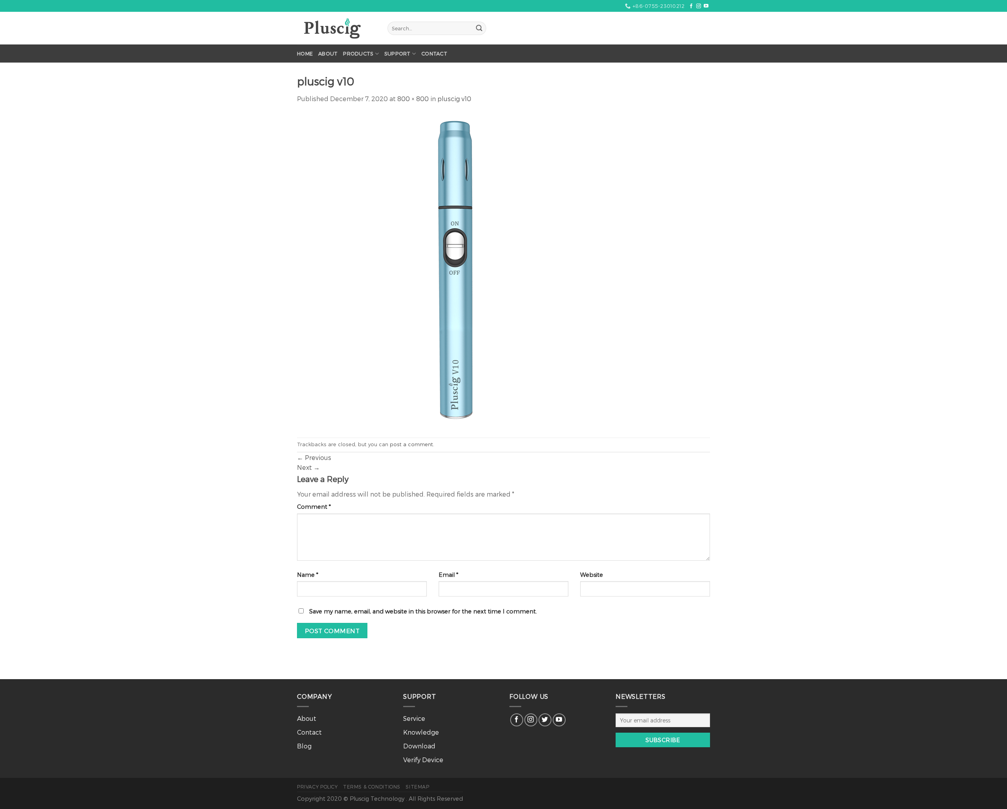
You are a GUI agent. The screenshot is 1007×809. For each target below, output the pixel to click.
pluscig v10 (454, 98)
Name (307, 574)
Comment (314, 506)
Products (358, 53)
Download (419, 746)
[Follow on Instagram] (698, 6)
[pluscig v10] (454, 269)
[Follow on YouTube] (706, 6)
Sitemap (417, 786)
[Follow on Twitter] (545, 719)
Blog (304, 746)
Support (397, 53)
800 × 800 (413, 98)
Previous (314, 457)
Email (448, 574)
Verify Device (423, 759)
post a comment (411, 444)
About (328, 53)
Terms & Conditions (371, 786)
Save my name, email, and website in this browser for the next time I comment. (423, 611)
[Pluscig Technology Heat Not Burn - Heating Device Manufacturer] (336, 28)
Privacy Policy (317, 786)
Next (308, 467)
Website (591, 574)
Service (414, 718)
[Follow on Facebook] (691, 6)
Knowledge (421, 732)
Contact (434, 53)
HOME (305, 53)
